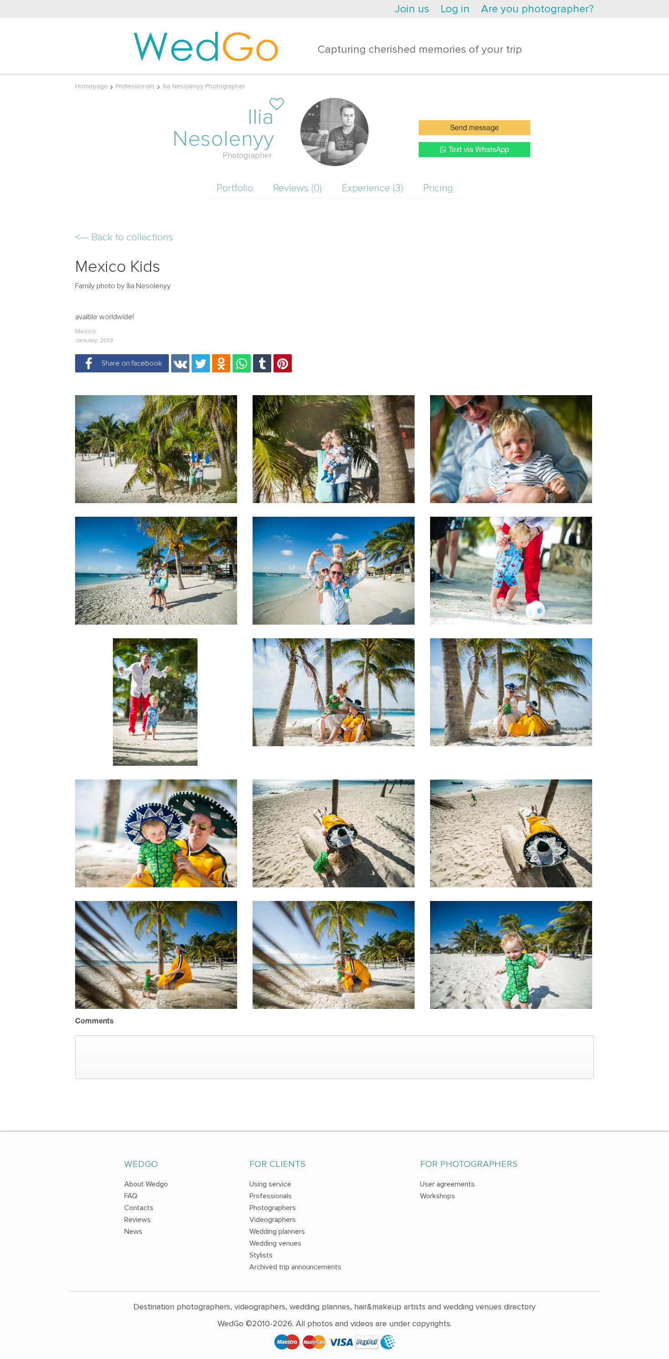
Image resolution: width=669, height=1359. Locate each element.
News (133, 1231)
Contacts (138, 1207)
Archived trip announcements (295, 1267)
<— (124, 237)
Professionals (135, 86)
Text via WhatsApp (479, 150)
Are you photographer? (537, 8)
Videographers (272, 1219)
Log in (455, 8)
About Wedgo (146, 1184)
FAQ (130, 1196)
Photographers (272, 1207)
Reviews (137, 1219)
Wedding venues (275, 1243)
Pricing (438, 188)
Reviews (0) (297, 188)
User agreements (447, 1184)
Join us (412, 8)
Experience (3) (372, 188)
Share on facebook (130, 363)
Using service (270, 1184)
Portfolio (235, 188)
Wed (206, 45)
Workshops (437, 1196)
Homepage (91, 86)
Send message (474, 128)
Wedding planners (277, 1231)
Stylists (261, 1255)
